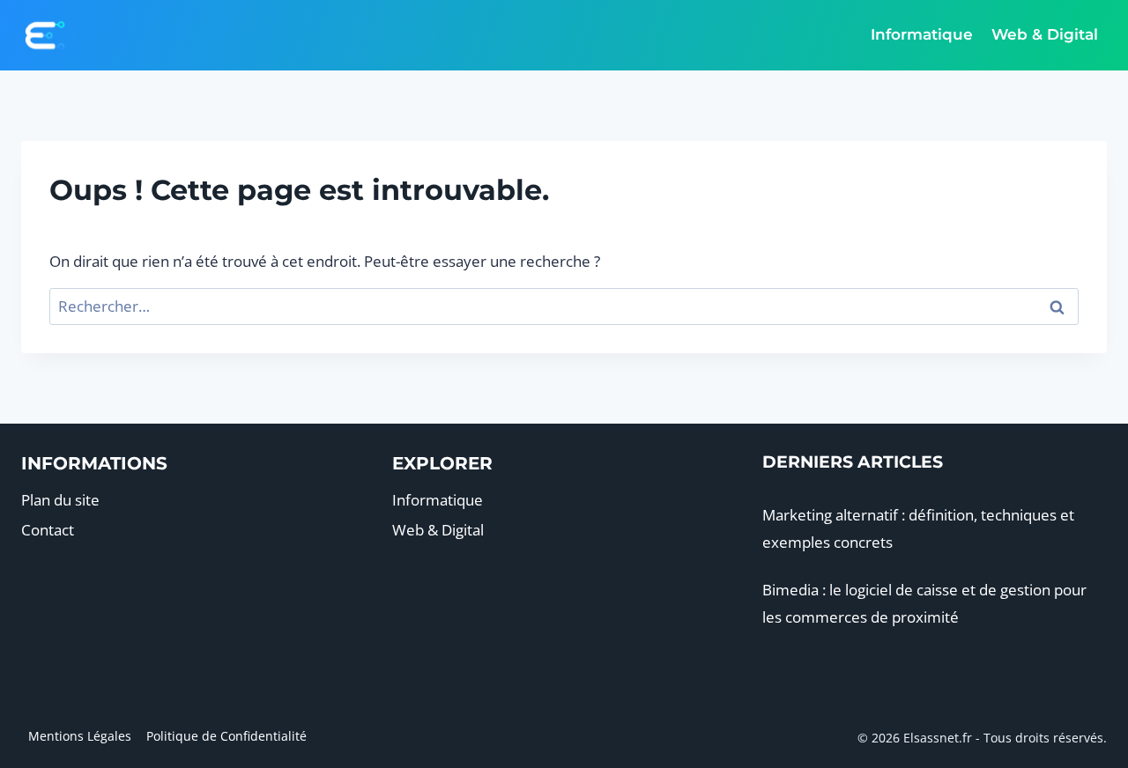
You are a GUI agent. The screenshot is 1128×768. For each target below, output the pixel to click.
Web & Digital (1044, 34)
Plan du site (60, 500)
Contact (47, 530)
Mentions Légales (79, 735)
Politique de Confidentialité (226, 735)
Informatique (922, 34)
